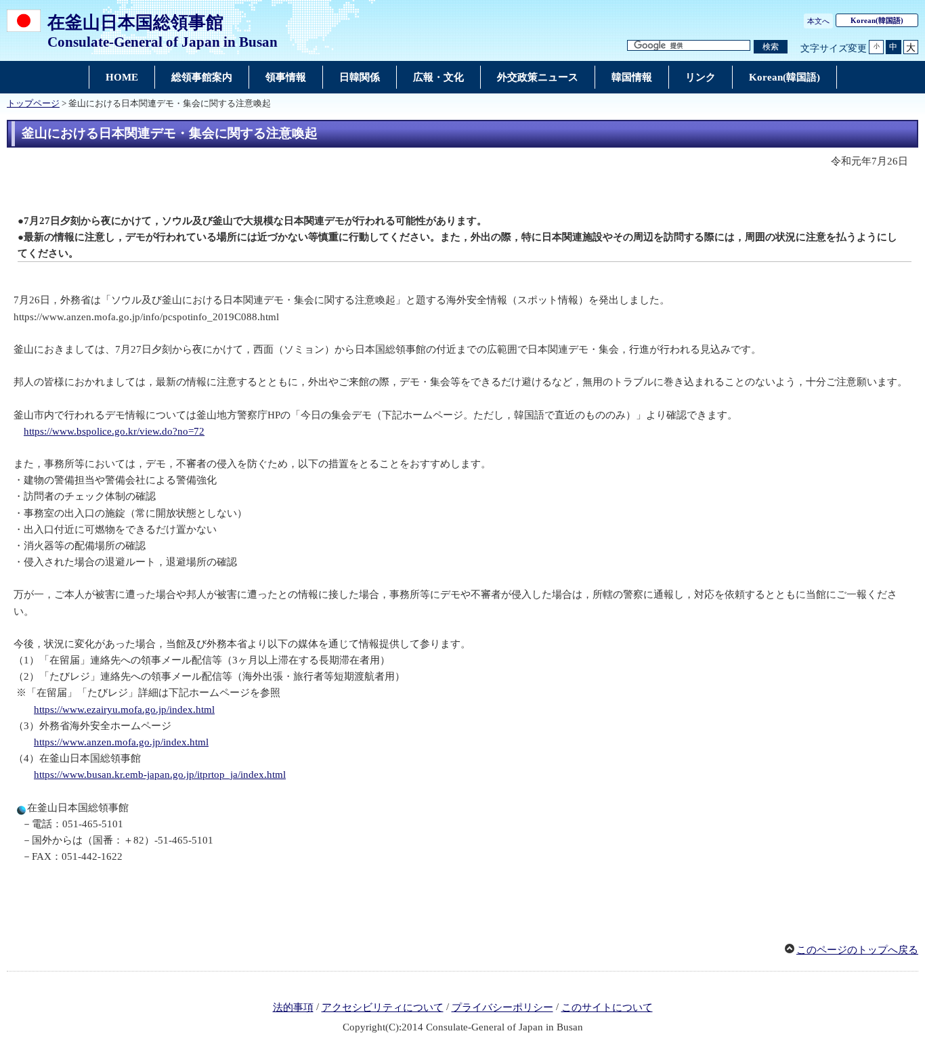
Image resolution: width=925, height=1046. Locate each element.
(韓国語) (877, 20)
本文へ (818, 21)
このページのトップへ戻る (857, 949)
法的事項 (293, 1007)
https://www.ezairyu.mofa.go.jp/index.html (124, 709)
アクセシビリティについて (383, 1007)
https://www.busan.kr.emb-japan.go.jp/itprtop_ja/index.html (160, 774)
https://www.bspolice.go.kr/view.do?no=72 (114, 431)
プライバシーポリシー (502, 1007)
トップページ (33, 103)
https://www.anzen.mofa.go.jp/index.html (121, 742)
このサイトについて (607, 1007)
